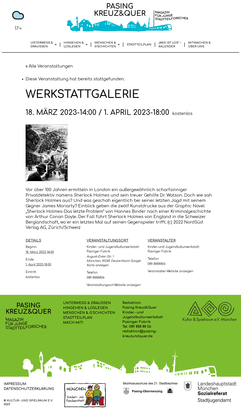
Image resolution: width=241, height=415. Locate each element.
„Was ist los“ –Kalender (170, 44)
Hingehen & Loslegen (74, 44)
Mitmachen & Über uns (199, 44)
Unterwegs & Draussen (42, 44)
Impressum (15, 384)
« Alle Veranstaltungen (49, 66)
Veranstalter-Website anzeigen (170, 271)
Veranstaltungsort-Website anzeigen (114, 285)
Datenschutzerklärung (29, 389)
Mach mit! (73, 322)
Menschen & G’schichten (105, 44)
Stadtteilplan (139, 44)
